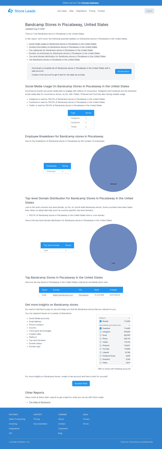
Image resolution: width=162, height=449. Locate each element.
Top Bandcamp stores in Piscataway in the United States (54, 59)
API (10, 433)
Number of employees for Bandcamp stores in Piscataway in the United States (64, 53)
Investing (13, 424)
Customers (63, 428)
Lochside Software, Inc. (19, 442)
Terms (86, 424)
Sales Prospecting (17, 419)
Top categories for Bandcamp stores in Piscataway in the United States (61, 50)
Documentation (40, 424)
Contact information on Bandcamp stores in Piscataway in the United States (63, 47)
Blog (60, 433)
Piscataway (84, 295)
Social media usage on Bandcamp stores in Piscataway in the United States (62, 44)
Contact (101, 11)
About (61, 419)
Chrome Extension (90, 3)
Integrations (81, 11)
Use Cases (62, 11)
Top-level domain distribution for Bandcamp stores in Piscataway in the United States (67, 56)
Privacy (86, 419)
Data (71, 11)
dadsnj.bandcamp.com (63, 295)
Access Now (123, 71)
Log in (149, 11)
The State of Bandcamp (39, 402)
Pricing (92, 11)
